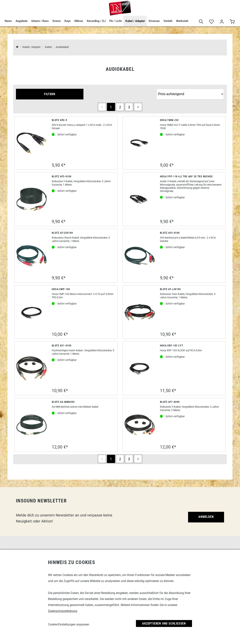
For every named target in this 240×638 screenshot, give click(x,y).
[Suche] (201, 22)
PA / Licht (115, 21)
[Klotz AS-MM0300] (32, 425)
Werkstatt (182, 21)
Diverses (154, 21)
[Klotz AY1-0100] (32, 368)
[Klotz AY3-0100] (140, 256)
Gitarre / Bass (40, 21)
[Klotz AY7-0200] (140, 425)
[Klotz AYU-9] (32, 143)
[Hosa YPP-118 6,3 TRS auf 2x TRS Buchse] (140, 199)
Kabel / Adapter (135, 21)
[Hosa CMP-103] (32, 312)
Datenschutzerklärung (62, 611)
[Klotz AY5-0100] (32, 199)
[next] (138, 107)
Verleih (168, 21)
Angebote (22, 21)
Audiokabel (62, 47)
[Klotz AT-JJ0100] (140, 312)
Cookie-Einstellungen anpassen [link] (68, 624)
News (8, 21)
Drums (56, 21)
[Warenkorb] (232, 22)
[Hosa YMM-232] (140, 143)
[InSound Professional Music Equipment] (120, 8)
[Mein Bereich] (222, 22)
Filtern (49, 94)
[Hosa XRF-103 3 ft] (140, 368)
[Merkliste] (211, 22)
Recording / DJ (96, 21)
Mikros (78, 21)
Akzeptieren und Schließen (164, 623)
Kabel (48, 47)
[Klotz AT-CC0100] (32, 256)
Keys (67, 21)
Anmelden (206, 517)
